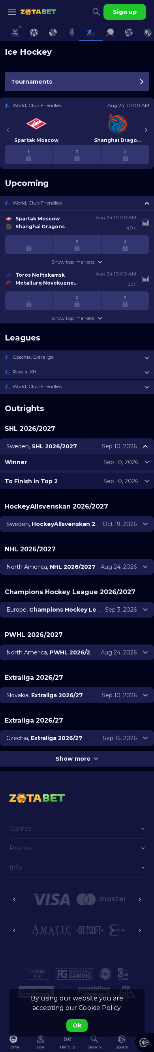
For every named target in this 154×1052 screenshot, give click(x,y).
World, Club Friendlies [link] (37, 203)
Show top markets (73, 262)
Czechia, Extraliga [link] (33, 357)
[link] (38, 12)
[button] (77, 203)
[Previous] (8, 130)
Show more (73, 758)
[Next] (146, 130)
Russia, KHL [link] (26, 372)
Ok (77, 1025)
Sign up (125, 11)
